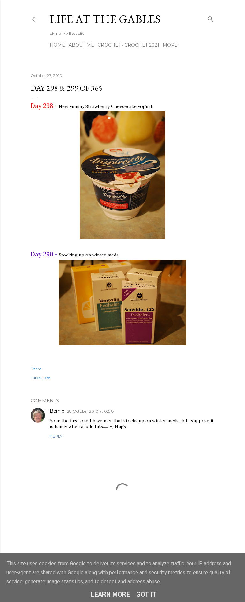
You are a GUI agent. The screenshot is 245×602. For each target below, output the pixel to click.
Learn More (110, 594)
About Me (81, 45)
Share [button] (36, 368)
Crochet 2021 (141, 45)
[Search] (210, 17)
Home (57, 45)
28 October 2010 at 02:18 (90, 411)
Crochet (109, 45)
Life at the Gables (105, 19)
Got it (146, 594)
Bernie (57, 411)
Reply (56, 436)
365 (47, 377)
